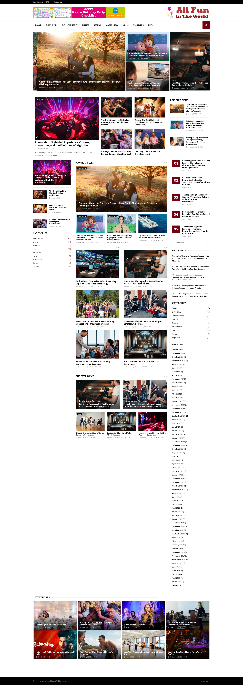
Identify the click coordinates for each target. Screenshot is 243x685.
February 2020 (178, 545)
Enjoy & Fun (51, 25)
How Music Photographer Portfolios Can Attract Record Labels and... (143, 282)
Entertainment (70, 25)
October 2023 (177, 412)
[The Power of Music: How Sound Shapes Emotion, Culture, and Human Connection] (145, 304)
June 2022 (176, 460)
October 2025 (177, 357)
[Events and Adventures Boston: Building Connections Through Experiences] (97, 304)
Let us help (58, 2)
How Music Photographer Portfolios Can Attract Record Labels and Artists (96, 405)
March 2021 (176, 512)
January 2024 (177, 401)
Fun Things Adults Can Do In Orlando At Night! (147, 152)
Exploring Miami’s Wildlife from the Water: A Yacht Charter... (151, 236)
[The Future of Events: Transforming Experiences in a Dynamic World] (97, 344)
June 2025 (176, 372)
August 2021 (177, 493)
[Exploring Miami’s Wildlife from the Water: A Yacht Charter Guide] (152, 223)
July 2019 (176, 567)
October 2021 (177, 486)
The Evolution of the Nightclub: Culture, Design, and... (57, 193)
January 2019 (177, 585)
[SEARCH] (207, 242)
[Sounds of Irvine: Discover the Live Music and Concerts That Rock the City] (152, 421)
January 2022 (177, 475)
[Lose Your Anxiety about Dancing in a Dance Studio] (143, 644)
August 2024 (177, 386)
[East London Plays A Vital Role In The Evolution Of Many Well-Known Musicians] (145, 344)
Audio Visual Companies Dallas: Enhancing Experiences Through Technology (96, 282)
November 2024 (178, 379)
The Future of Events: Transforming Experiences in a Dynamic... (93, 362)
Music (125, 25)
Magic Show (112, 25)
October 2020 (177, 530)
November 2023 (178, 408)
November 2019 (178, 556)
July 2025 (176, 368)
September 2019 (178, 559)
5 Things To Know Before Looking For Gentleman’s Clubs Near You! (116, 152)
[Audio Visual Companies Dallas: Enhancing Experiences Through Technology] (97, 264)
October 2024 (177, 383)
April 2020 (176, 537)
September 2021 (178, 490)
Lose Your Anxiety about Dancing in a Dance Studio (143, 653)
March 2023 (176, 431)
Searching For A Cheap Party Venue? (51, 625)
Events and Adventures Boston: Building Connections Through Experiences (95, 322)
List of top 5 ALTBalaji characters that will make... (54, 653)
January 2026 (177, 349)
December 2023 (178, 405)
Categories (40, 233)
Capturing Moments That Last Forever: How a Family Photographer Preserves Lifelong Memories (76, 83)
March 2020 (176, 541)
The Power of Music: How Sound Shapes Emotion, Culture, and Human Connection (144, 405)
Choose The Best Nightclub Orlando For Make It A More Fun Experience (149, 122)
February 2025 (178, 375)
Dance (38, 25)
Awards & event (86, 162)
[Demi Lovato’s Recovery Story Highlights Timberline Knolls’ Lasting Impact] (121, 223)
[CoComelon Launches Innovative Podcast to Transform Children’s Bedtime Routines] (177, 124)
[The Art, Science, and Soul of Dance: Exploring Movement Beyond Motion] (90, 421)
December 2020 (178, 523)
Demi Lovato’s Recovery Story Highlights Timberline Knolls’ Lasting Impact (119, 237)
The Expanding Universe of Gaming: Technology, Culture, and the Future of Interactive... (197, 141)
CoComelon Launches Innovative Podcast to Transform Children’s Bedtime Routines (144, 54)
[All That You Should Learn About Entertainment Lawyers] (188, 615)
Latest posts (42, 597)
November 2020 (178, 526)
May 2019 (176, 574)
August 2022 (177, 453)
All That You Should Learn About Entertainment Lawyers (182, 623)
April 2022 (176, 464)
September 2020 (178, 534)
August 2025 (177, 364)
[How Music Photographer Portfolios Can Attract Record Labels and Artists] (145, 264)
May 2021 (176, 504)
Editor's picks (179, 100)
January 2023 (177, 438)
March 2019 (176, 582)
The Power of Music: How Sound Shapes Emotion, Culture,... (143, 322)
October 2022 (177, 449)
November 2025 (178, 353)
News (150, 25)
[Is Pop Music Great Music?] (143, 615)
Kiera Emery (82, 286)
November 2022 (178, 445)
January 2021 (177, 519)
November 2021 (178, 482)
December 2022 (178, 442)
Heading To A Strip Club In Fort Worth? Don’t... (185, 653)
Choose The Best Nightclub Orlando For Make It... (58, 207)
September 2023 (178, 416)
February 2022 (178, 471)
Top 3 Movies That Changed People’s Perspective (96, 653)
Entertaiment (85, 376)
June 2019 (176, 571)
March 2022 (176, 467)
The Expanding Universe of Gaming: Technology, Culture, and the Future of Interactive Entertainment (188, 277)
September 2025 (178, 361)
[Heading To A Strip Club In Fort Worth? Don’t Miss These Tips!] (188, 644)
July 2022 (176, 456)
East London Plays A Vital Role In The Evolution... (141, 362)
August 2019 (177, 563)
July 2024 (176, 390)
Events (85, 25)
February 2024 (178, 397)
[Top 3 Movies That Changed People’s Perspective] (99, 644)
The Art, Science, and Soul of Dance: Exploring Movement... (90, 434)
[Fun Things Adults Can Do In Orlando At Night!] (150, 139)
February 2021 (178, 515)
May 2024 (176, 394)
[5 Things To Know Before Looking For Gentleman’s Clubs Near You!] (116, 139)
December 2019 (178, 552)
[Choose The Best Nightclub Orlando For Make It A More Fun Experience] (150, 107)
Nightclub (138, 25)
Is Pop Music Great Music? (135, 625)
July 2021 (176, 497)
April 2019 (176, 578)
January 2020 (177, 548)
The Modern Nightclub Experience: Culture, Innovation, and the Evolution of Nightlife (62, 144)
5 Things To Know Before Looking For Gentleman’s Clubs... (96, 623)
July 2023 (176, 423)
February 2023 (178, 434)
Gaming (97, 25)
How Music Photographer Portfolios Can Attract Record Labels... (186, 84)
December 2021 (178, 478)
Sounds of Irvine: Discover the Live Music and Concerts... (152, 434)
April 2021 (176, 508)
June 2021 (176, 500)
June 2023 (176, 427)
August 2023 (177, 419)
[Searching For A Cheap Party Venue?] (55, 615)
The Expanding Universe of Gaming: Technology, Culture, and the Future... (141, 84)
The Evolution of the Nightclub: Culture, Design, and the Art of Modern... (115, 122)
